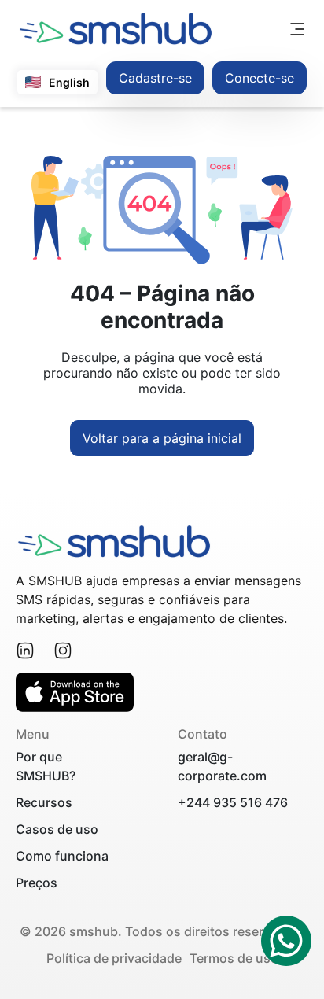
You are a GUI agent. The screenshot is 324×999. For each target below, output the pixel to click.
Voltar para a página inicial (162, 438)
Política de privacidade (114, 958)
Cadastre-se (155, 78)
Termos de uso (234, 958)
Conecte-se (259, 78)
